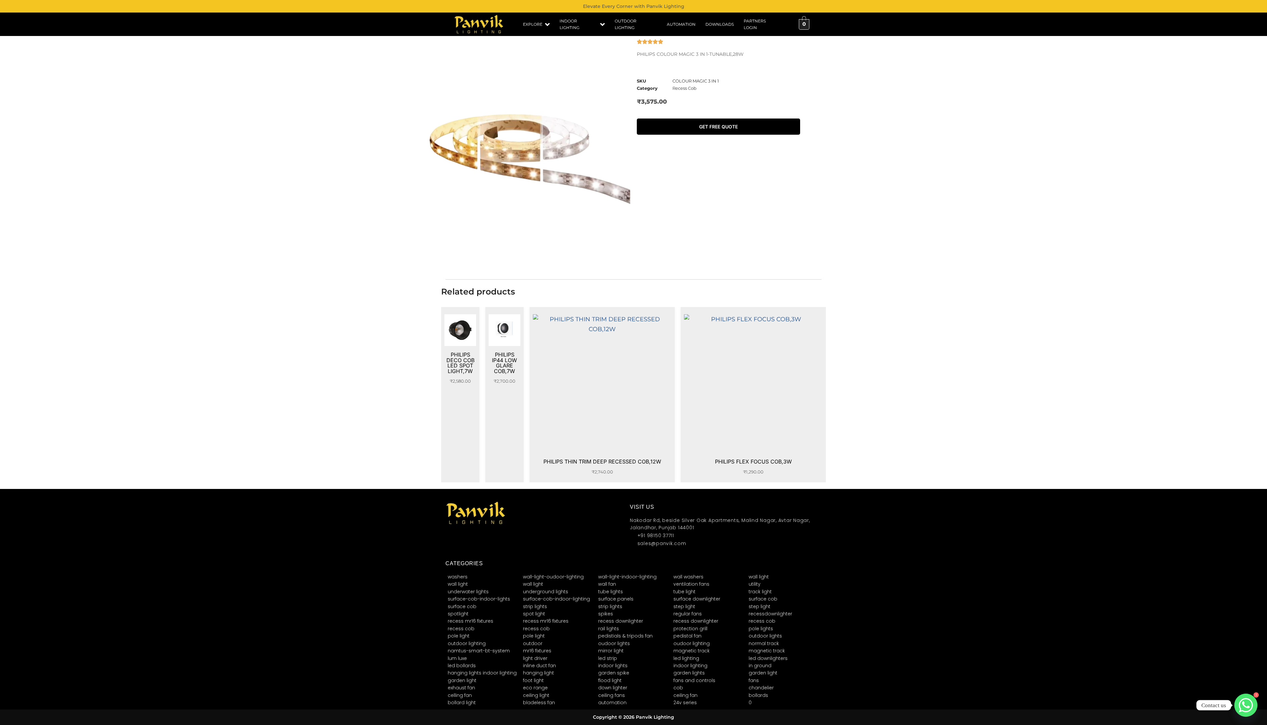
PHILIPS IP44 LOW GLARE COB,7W (504, 362)
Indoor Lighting (569, 24)
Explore (532, 24)
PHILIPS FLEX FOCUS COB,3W (753, 461)
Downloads (719, 24)
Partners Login (755, 24)
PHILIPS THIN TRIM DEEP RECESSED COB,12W (602, 461)
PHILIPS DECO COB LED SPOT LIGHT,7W (460, 362)
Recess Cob (684, 88)
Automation (681, 24)
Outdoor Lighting (625, 24)
